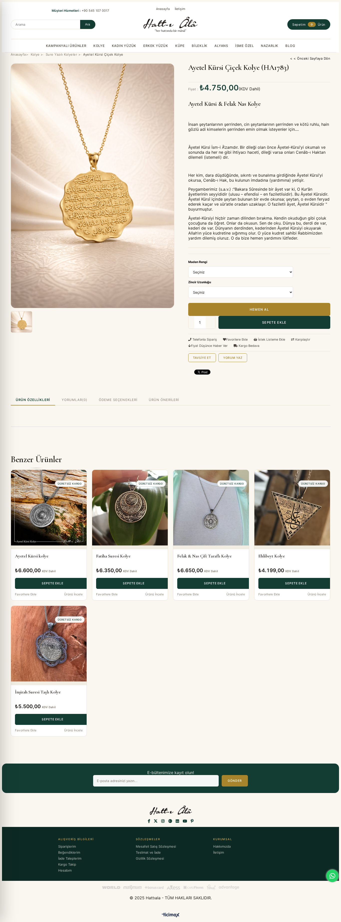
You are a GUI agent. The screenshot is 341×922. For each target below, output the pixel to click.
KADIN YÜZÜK (124, 46)
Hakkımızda (222, 846)
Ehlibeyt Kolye (271, 556)
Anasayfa (163, 9)
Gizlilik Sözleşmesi (150, 858)
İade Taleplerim (69, 858)
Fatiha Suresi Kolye (113, 556)
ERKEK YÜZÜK (155, 46)
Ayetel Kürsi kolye (31, 556)
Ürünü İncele (73, 594)
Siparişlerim (67, 846)
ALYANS (221, 46)
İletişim (180, 9)
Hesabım (65, 870)
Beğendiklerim (69, 852)
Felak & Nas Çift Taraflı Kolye (204, 556)
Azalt (189, 322)
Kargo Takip (67, 864)
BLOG (290, 46)
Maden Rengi (197, 262)
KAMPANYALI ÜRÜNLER (66, 46)
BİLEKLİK (199, 46)
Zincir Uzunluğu (199, 282)
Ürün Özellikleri (33, 400)
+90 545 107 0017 (81, 10)
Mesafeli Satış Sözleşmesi (156, 846)
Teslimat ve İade (148, 852)
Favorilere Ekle (26, 594)
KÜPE (180, 46)
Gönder (235, 781)
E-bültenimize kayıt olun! (170, 772)
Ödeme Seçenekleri (118, 400)
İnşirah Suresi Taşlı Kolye (38, 692)
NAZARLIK (269, 46)
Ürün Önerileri (164, 400)
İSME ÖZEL (244, 46)
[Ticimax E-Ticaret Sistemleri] (170, 915)
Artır (210, 322)
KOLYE (99, 46)
